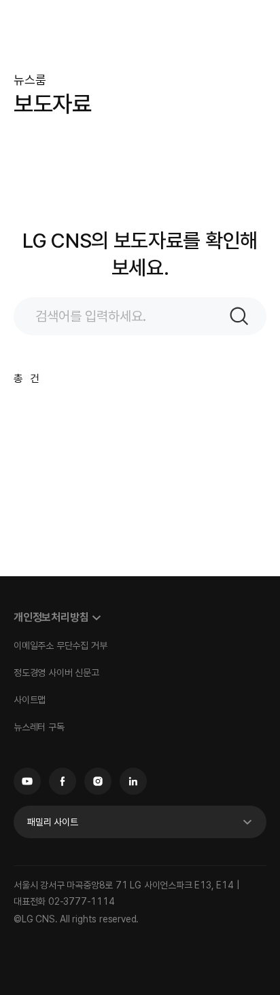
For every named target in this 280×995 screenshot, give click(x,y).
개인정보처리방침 (51, 617)
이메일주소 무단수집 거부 (60, 645)
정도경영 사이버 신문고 (56, 672)
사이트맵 (30, 699)
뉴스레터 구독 (39, 726)
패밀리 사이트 (52, 821)
